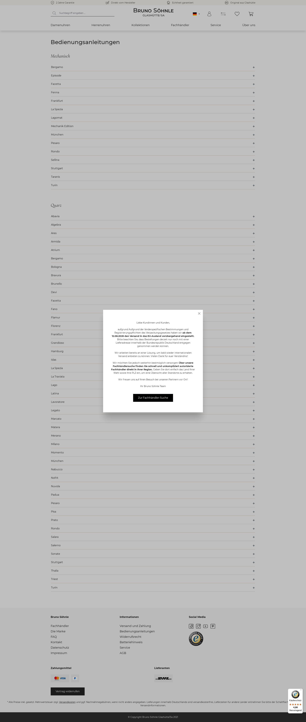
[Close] (199, 313)
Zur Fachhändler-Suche (153, 397)
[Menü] (301, 691)
